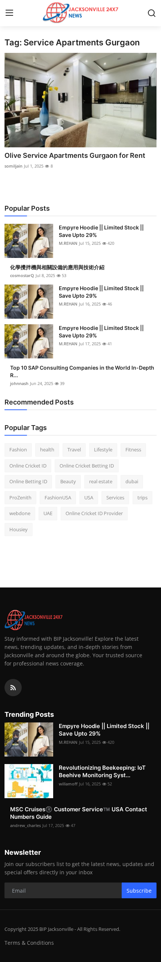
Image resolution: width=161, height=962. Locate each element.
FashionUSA (58, 497)
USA (88, 497)
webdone (19, 513)
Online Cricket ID (27, 465)
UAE (47, 513)
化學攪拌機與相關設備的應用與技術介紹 (57, 267)
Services (115, 497)
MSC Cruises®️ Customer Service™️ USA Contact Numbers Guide (78, 813)
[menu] (9, 13)
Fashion (18, 449)
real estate (100, 481)
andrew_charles (25, 825)
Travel (74, 449)
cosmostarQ (22, 275)
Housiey (18, 529)
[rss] (13, 687)
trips (142, 497)
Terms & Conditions (29, 942)
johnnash (19, 383)
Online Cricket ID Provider (94, 513)
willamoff (68, 784)
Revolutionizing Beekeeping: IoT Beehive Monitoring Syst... (102, 771)
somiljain (13, 166)
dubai (131, 481)
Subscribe (139, 890)
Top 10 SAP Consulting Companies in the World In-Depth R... (82, 371)
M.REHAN (68, 243)
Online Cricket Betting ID (87, 465)
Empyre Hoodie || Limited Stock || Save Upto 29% (101, 231)
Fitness (133, 449)
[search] (151, 13)
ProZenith (20, 497)
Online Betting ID (28, 481)
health (47, 449)
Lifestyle (103, 449)
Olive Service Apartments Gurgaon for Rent (74, 155)
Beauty (68, 481)
